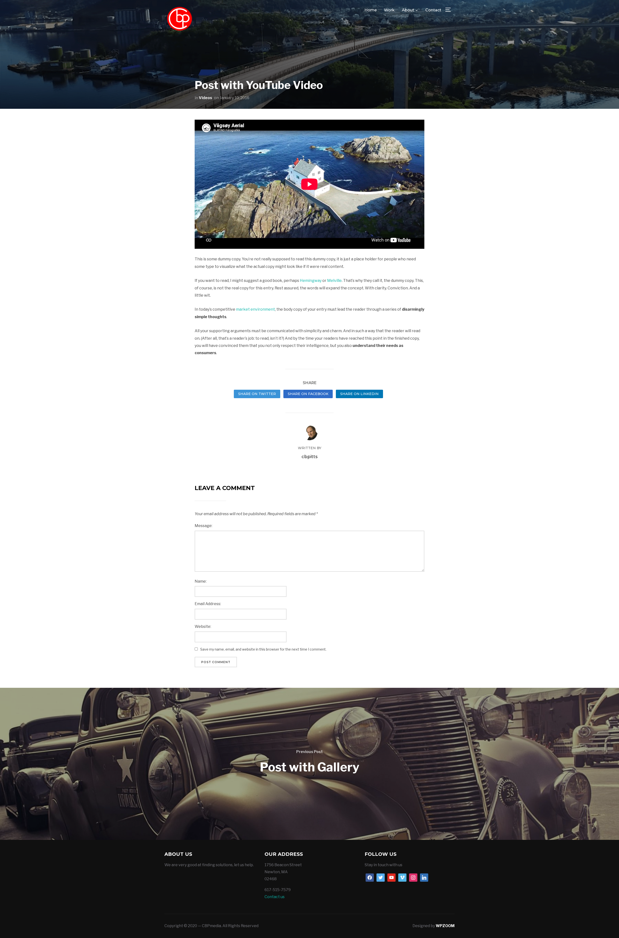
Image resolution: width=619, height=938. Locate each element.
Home (370, 10)
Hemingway (311, 280)
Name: (200, 581)
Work (389, 10)
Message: (203, 525)
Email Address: (208, 603)
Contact (433, 10)
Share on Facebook (308, 394)
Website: (203, 626)
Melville (334, 280)
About (408, 10)
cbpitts (309, 456)
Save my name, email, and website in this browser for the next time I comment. (263, 649)
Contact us (275, 896)
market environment (255, 309)
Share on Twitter (257, 394)
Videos (205, 97)
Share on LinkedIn (359, 394)
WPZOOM (445, 925)
